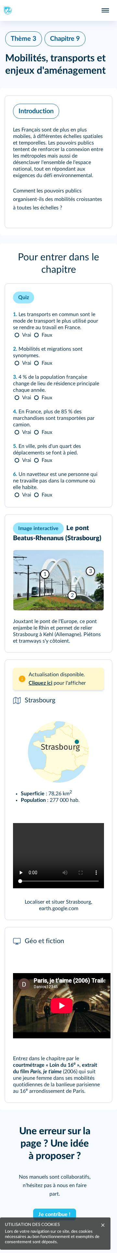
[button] (58, 162)
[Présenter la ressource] (97, 109)
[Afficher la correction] (81, 297)
